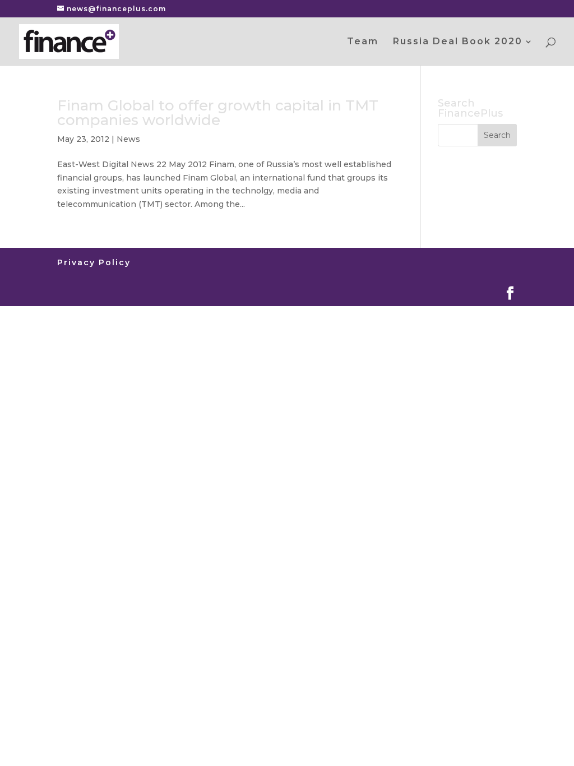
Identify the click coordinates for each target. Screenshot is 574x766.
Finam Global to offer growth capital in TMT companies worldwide (217, 112)
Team (362, 42)
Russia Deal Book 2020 (457, 42)
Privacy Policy (94, 262)
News (128, 139)
